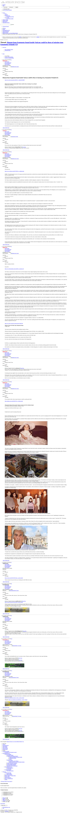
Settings (4, 744)
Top (23, 741)
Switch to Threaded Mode (9, 57)
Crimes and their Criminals (11, 763)
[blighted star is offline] (15, 66)
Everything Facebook (8, 774)
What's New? (5, 21)
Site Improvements (10, 770)
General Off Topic (8, 772)
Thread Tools (4, 47)
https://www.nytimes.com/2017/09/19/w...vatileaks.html (14, 171)
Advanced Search (6, 26)
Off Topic (4, 771)
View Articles (7, 64)
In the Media (9, 768)
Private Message (7, 63)
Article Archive (5, 19)
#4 (11, 246)
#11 (11, 670)
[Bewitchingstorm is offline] (14, 590)
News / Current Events (9, 778)
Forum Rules (2, 803)
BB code (4, 797)
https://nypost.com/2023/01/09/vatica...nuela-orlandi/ (14, 577)
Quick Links (7, 17)
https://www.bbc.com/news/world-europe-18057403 (14, 323)
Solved (10, 759)
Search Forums (5, 748)
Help (3, 5)
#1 (11, 59)
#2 (11, 129)
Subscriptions (5, 746)
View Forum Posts (8, 62)
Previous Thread (4, 781)
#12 (11, 709)
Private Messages (6, 745)
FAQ (6, 13)
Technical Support (8, 769)
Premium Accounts (6, 751)
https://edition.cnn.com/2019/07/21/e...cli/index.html (14, 401)
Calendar (6, 14)
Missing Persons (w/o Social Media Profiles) (10, 33)
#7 (11, 562)
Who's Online (5, 747)
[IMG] (4, 799)
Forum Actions (7, 15)
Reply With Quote (6, 127)
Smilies (4, 798)
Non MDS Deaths (10, 755)
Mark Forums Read (10, 16)
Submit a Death (5, 20)
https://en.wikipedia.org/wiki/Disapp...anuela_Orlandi (18, 699)
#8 (11, 583)
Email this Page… (8, 50)
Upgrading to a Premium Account (10, 752)
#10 (11, 638)
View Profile (7, 61)
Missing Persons (5, 32)
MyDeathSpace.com (6, 30)
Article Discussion (6, 31)
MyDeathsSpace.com (6, 807)
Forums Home (5, 749)
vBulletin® (7, 811)
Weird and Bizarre (8, 777)
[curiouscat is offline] (14, 136)
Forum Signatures (10, 767)
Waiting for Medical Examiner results (15, 757)
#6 (11, 381)
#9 (11, 615)
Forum (4, 12)
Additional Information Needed (12, 756)
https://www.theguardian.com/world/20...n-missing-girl (14, 268)
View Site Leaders (10, 18)
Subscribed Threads (6, 22)
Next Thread (9, 781)
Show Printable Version (9, 49)
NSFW (6, 779)
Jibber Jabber (9, 773)
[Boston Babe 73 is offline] (16, 645)
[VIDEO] (4, 800)
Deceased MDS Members (11, 764)
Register (4, 4)
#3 (11, 151)
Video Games (7, 776)
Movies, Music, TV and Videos (10, 775)
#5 (11, 350)
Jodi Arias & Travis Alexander (12, 765)
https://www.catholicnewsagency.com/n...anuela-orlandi (14, 697)
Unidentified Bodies (12, 758)
